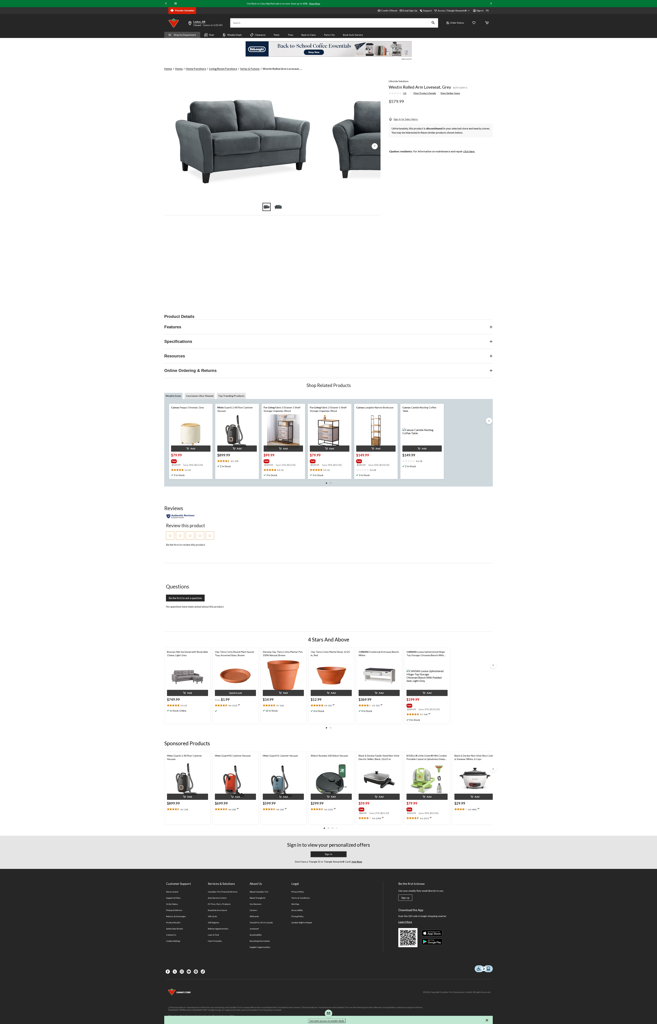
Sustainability (256, 935)
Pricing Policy (297, 916)
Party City (329, 34)
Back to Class (308, 34)
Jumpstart (254, 928)
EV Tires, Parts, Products (219, 904)
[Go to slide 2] (278, 207)
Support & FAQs (173, 898)
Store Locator (172, 891)
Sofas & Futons (250, 68)
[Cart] (487, 23)
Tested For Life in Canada (261, 922)
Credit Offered (389, 10)
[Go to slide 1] (266, 207)
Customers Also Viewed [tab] (199, 395)
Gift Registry (213, 922)
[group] (190, 460)
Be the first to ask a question (185, 598)
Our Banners (256, 904)
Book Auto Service (353, 34)
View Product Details (424, 93)
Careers (253, 910)
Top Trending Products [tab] (231, 395)
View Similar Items (450, 93)
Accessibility (297, 910)
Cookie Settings (173, 941)
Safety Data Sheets (174, 928)
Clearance (260, 34)
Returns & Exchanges (176, 916)
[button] (433, 23)
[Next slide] (491, 4)
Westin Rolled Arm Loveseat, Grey (420, 86)
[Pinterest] (196, 971)
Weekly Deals (234, 34)
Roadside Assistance (217, 910)
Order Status (457, 22)
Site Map (295, 904)
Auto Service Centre (217, 898)
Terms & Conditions (300, 898)
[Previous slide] (166, 4)
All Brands (254, 916)
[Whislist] (474, 23)
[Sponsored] (328, 49)
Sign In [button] (328, 854)
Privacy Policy (297, 891)
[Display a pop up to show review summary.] (240, 706)
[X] (175, 971)
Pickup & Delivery (174, 910)
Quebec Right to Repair (301, 922)
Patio (276, 34)
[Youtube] (189, 971)
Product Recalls (173, 922)
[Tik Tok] (203, 971)
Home (168, 68)
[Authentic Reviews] (181, 516)
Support (427, 10)
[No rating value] (396, 93)
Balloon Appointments (218, 928)
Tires (290, 34)
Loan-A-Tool (213, 935)
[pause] (175, 4)
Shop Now (314, 3)
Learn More (405, 921)
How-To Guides (215, 941)
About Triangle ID (257, 898)
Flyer (211, 34)
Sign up (405, 897)
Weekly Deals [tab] (173, 395)
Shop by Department (185, 34)
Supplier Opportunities (260, 947)
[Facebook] (168, 971)
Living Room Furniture (223, 68)
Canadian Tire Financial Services (222, 891)
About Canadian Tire (259, 891)
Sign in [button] (480, 10)
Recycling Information (260, 941)
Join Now (356, 861)
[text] (190, 470)
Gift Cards (212, 916)
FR (487, 10)
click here (468, 151)
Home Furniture (196, 68)
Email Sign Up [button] (410, 10)
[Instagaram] (182, 971)
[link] (399, 93)
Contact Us (171, 935)
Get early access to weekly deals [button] (326, 1020)
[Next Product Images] (375, 146)
